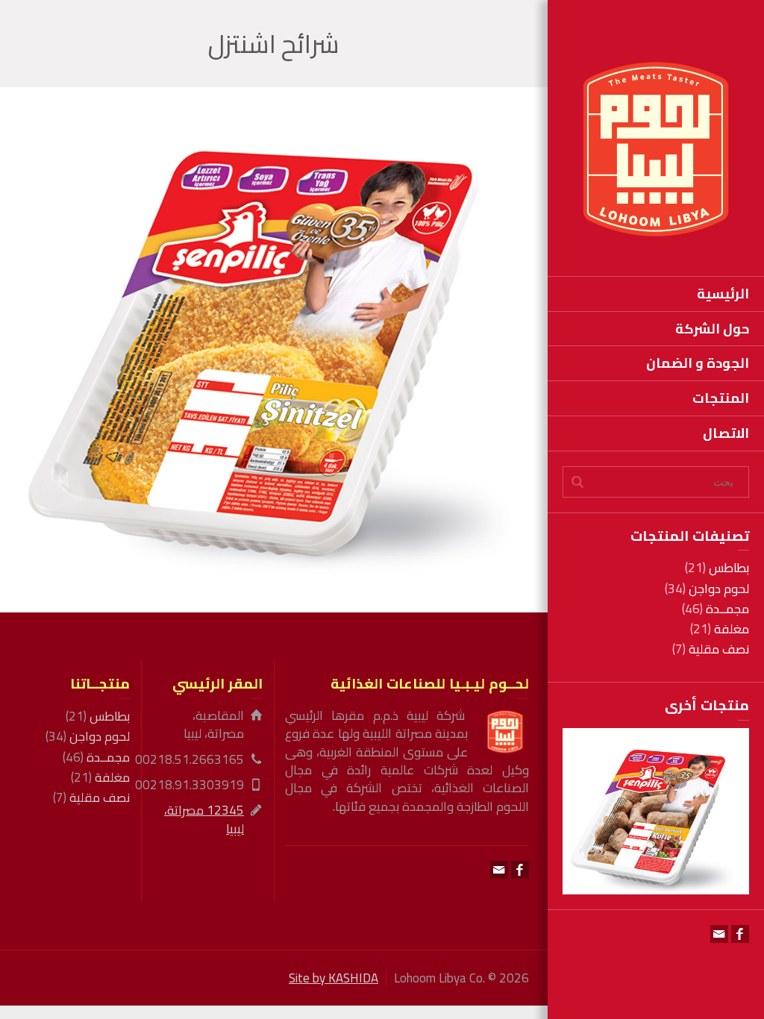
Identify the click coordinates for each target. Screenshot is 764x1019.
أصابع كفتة (656, 771)
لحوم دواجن (719, 589)
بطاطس (729, 568)
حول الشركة (712, 328)
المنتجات (720, 398)
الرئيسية (723, 293)
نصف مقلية (719, 649)
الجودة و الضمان (697, 363)
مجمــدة (727, 609)
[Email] (719, 934)
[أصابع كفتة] (634, 846)
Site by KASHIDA (333, 978)
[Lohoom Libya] (655, 148)
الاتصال (726, 433)
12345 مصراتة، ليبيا (204, 819)
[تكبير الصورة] (677, 846)
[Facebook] (740, 934)
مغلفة (731, 629)
